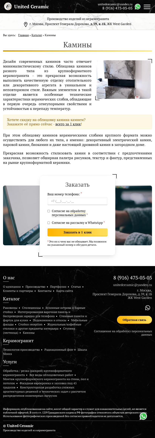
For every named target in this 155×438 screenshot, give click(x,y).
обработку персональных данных (69, 213)
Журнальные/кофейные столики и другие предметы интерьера (42, 326)
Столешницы (31, 308)
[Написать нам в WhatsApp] (137, 6)
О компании (12, 287)
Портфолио (58, 287)
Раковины (10, 308)
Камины (29, 333)
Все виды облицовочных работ (51, 375)
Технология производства (21, 349)
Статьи (76, 287)
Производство (35, 287)
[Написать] (143, 416)
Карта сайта (64, 291)
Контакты (45, 291)
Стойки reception (30, 324)
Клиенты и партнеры (18, 291)
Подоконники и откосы (49, 320)
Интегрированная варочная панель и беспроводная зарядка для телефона (36, 314)
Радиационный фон (58, 349)
